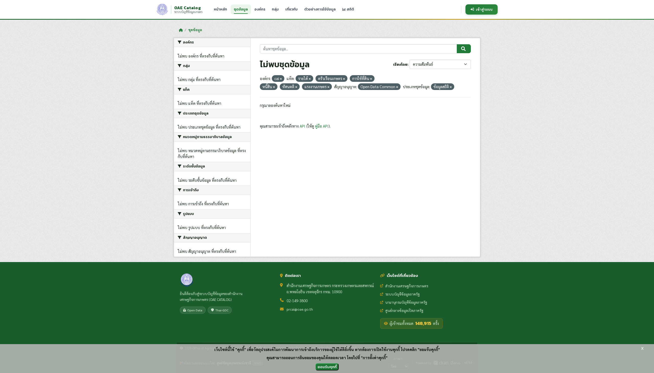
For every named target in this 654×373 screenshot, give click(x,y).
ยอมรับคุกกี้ (327, 367)
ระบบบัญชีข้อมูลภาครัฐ (402, 294)
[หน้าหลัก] (181, 30)
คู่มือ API (322, 125)
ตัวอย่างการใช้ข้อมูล (320, 9)
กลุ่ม (275, 9)
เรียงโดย (400, 64)
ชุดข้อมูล (241, 9)
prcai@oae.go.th (300, 309)
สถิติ (350, 9)
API (302, 125)
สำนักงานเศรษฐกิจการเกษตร (406, 286)
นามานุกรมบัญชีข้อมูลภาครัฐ (406, 302)
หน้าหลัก (220, 9)
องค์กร (259, 9)
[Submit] (464, 48)
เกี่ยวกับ (291, 9)
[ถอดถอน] (281, 79)
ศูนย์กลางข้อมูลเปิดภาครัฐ (404, 310)
